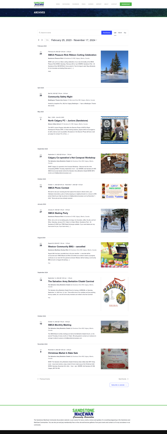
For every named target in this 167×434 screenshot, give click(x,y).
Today (47, 40)
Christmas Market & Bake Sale (63, 352)
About (106, 4)
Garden (90, 4)
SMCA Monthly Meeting (59, 324)
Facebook (75, 4)
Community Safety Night (60, 96)
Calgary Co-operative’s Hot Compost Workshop (71, 157)
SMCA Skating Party (58, 212)
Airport (99, 4)
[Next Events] (42, 40)
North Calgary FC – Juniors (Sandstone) (68, 120)
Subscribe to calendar (118, 385)
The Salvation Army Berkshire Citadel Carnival (71, 281)
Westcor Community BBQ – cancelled (66, 246)
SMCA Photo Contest (58, 187)
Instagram (66, 4)
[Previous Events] (39, 40)
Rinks (83, 4)
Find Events (106, 32)
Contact (114, 4)
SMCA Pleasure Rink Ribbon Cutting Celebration (72, 54)
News (58, 4)
